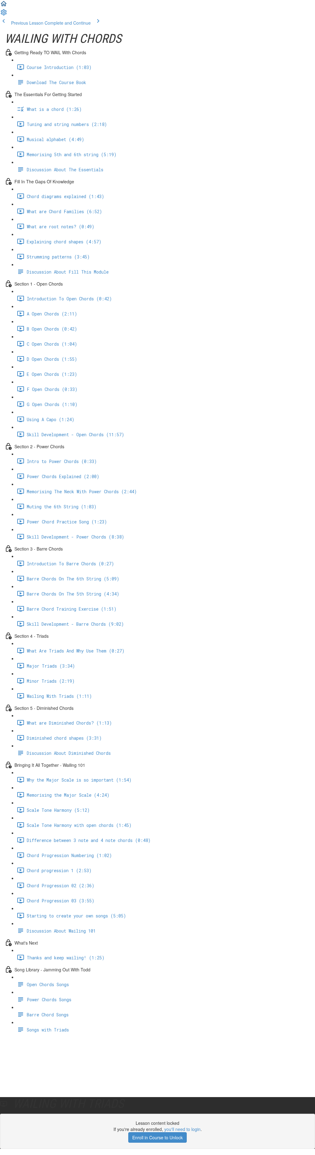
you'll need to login (182, 1129)
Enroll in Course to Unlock (157, 1137)
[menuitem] (3, 14)
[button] (3, 5)
